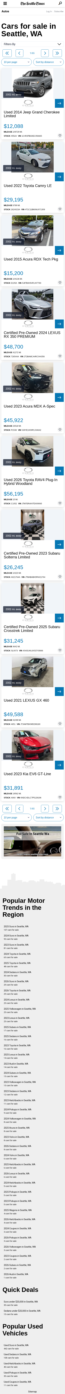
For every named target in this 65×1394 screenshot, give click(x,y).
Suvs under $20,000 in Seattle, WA (21, 1303)
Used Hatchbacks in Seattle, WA (19, 1365)
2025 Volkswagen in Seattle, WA (20, 1010)
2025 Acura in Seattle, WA (17, 1129)
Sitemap (32, 1391)
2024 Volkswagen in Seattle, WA (20, 1120)
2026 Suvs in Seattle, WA (16, 983)
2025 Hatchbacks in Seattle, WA (19, 1166)
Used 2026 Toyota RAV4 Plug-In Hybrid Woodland (30, 481)
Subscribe (58, 11)
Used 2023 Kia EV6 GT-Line (27, 774)
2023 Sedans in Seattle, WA (17, 1093)
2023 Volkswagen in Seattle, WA (20, 1084)
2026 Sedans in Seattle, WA (17, 1148)
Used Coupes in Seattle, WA (17, 1383)
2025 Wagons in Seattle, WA (18, 1212)
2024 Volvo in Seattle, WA (16, 1157)
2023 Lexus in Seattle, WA (17, 1020)
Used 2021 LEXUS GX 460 (26, 700)
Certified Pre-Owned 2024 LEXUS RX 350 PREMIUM (32, 334)
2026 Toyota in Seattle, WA (17, 992)
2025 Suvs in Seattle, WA (16, 928)
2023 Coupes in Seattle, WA (17, 1258)
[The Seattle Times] (33, 4)
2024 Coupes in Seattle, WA (17, 1230)
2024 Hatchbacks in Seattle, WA (19, 1184)
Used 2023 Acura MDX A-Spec (29, 406)
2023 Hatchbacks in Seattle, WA (19, 1102)
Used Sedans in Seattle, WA (17, 1356)
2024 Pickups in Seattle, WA (17, 1111)
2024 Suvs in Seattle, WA (16, 937)
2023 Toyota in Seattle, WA (17, 1047)
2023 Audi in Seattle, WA (16, 1065)
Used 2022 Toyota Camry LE (28, 186)
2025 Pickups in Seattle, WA (17, 1193)
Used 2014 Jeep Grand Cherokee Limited (32, 114)
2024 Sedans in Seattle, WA (17, 974)
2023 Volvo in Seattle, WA (16, 1139)
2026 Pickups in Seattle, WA (17, 1239)
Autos (5, 11)
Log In (49, 11)
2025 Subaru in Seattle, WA (17, 1029)
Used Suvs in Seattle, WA (16, 1347)
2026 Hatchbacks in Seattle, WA (19, 1221)
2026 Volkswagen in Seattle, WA (20, 1248)
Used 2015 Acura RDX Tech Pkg (31, 259)
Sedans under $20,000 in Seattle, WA (22, 1312)
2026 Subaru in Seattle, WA (17, 1267)
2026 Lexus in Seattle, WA (17, 1175)
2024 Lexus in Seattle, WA (17, 1001)
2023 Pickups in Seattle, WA (17, 1203)
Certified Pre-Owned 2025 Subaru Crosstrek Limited (32, 629)
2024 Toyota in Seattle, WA (17, 956)
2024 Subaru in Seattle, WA (17, 1074)
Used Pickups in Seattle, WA (17, 1374)
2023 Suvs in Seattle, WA (16, 946)
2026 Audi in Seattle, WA (16, 1276)
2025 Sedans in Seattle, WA (17, 1038)
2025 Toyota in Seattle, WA (17, 965)
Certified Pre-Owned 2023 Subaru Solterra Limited (32, 555)
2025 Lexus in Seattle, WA (17, 1056)
